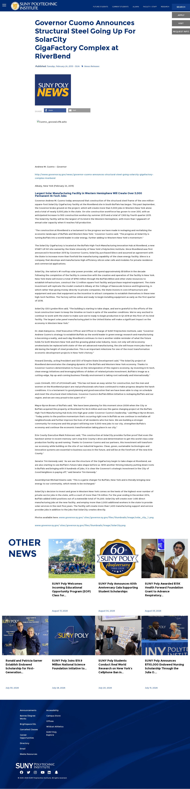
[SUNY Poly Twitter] (27, 771)
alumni (136, 7)
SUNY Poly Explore (51, 733)
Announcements (28, 710)
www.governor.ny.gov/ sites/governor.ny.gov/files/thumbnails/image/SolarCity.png (80, 525)
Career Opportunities (27, 736)
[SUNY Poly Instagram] (34, 771)
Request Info (181, 31)
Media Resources (28, 754)
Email (22, 748)
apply (181, 15)
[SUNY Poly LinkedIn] (48, 771)
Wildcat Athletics (54, 726)
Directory (24, 743)
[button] (55, 110)
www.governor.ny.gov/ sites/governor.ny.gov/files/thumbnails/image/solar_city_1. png (106, 517)
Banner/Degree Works (27, 717)
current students (120, 7)
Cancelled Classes (29, 729)
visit (181, 23)
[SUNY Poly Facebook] (20, 771)
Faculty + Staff (150, 7)
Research (165, 7)
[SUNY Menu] (4, 5)
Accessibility (52, 710)
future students (100, 7)
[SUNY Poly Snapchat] (55, 771)
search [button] (181, 7)
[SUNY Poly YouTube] (41, 771)
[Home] (34, 5)
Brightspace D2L (28, 724)
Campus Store (53, 716)
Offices (50, 721)
